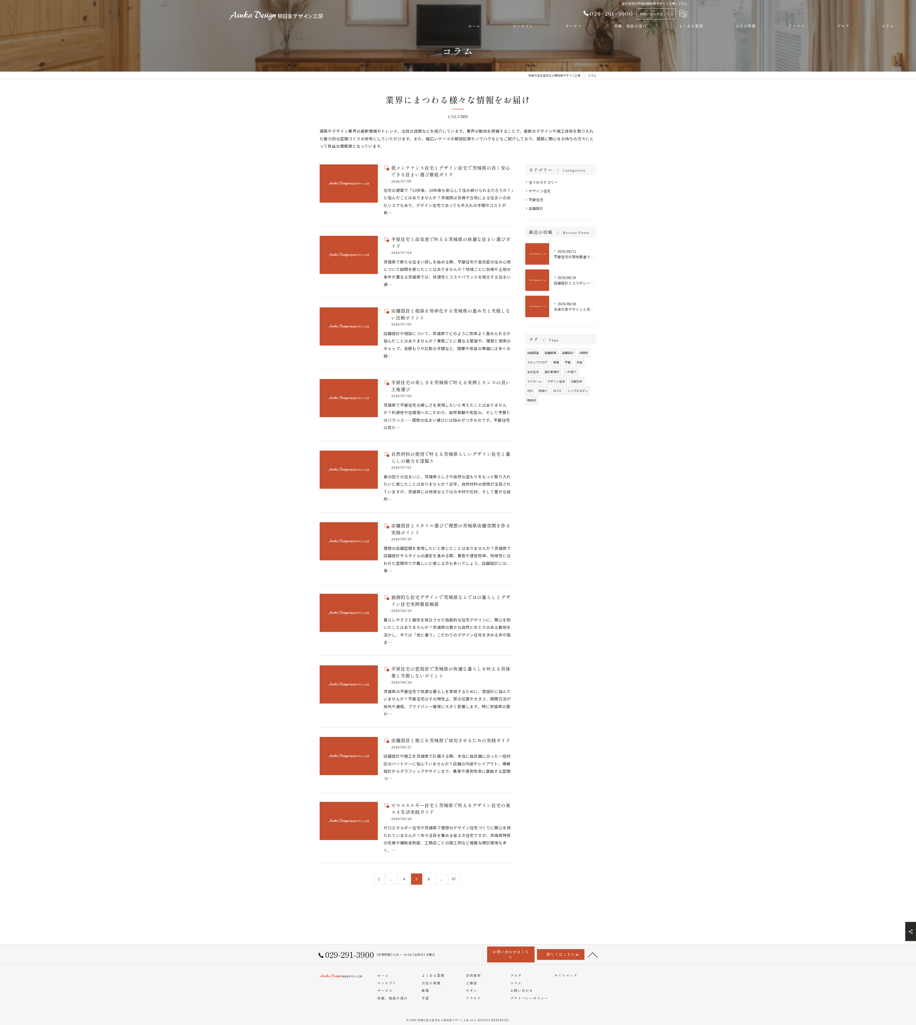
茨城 (579, 362)
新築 (556, 362)
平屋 (568, 362)
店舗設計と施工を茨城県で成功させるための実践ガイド (450, 740)
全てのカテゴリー (543, 182)
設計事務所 (552, 372)
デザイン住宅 (540, 190)
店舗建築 (550, 353)
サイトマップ (565, 975)
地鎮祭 (583, 353)
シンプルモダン (577, 391)
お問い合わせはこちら (656, 13)
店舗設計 (536, 208)
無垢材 (531, 400)
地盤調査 (533, 353)
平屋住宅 (536, 199)
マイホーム (534, 381)
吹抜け (543, 391)
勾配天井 (577, 381)
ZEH (530, 391)
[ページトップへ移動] (593, 954)
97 (454, 879)
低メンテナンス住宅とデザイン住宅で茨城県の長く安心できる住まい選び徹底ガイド (450, 171)
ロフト (557, 391)
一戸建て (571, 372)
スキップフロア (537, 362)
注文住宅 (533, 372)
